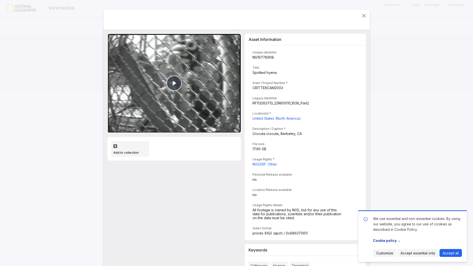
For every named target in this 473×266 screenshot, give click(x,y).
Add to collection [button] (126, 152)
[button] (364, 16)
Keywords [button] (258, 250)
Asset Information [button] (265, 39)
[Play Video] (174, 83)
